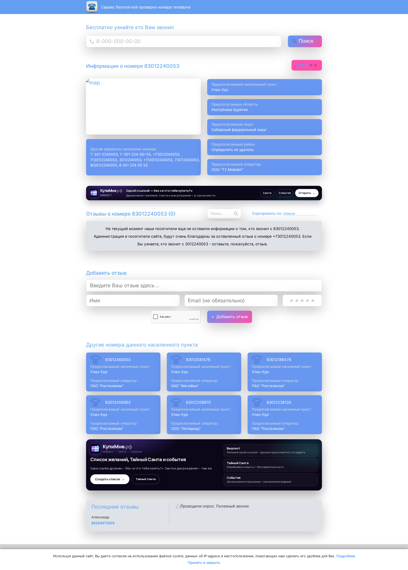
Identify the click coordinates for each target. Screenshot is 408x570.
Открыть (307, 193)
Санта (267, 193)
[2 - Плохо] (297, 300)
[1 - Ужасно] (291, 300)
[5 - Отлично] (312, 300)
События (285, 193)
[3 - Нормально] (302, 300)
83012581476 (198, 359)
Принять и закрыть (204, 562)
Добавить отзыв (232, 316)
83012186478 (279, 359)
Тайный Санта (146, 479)
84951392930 (102, 527)
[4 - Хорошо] (307, 300)
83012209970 (198, 402)
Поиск (306, 41)
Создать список (110, 479)
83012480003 (117, 359)
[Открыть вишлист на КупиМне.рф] (204, 193)
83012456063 (117, 402)
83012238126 (279, 402)
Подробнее (345, 556)
